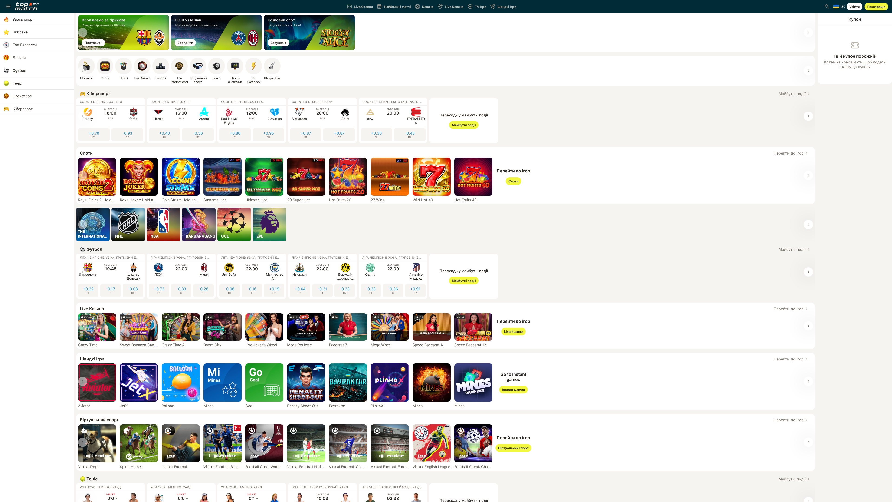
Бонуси (19, 57)
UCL (225, 236)
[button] (795, 93)
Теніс (17, 83)
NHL (119, 236)
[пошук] (827, 6)
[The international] (93, 224)
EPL (259, 236)
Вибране (20, 32)
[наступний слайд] (808, 32)
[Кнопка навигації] (8, 6)
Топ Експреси (25, 45)
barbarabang (200, 236)
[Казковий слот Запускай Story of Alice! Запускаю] (310, 48)
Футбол (19, 70)
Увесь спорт (23, 19)
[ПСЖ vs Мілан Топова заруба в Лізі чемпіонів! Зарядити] (217, 48)
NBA (155, 236)
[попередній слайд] (82, 32)
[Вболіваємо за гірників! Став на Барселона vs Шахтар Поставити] (124, 48)
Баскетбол (22, 96)
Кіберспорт (23, 108)
